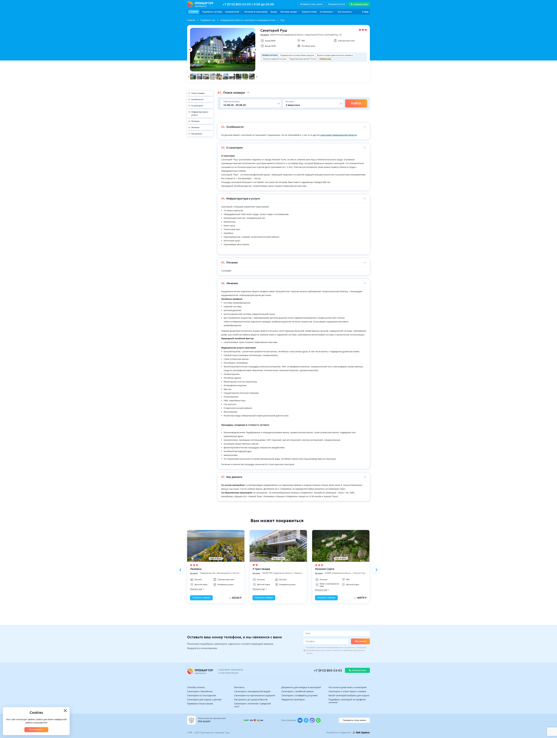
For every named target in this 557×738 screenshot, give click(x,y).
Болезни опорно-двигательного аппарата (335, 55)
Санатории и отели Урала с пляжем (347, 691)
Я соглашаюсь (36, 729)
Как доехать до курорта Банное (250, 699)
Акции (274, 11)
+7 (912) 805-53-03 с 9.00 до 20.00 (248, 4)
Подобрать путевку (212, 11)
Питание (195, 121)
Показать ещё (325, 59)
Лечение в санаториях (256, 11)
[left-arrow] (190, 49)
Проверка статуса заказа (200, 703)
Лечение (195, 127)
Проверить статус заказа (311, 4)
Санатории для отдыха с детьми (204, 699)
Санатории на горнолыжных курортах (254, 695)
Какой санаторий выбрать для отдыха (349, 695)
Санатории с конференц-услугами (299, 695)
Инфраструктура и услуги (199, 113)
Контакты (239, 687)
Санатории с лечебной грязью (297, 691)
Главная (193, 11)
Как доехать (196, 133)
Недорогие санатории (293, 699)
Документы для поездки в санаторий (301, 687)
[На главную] (200, 4)
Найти (356, 103)
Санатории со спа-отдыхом (201, 695)
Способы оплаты (196, 687)
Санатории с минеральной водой (252, 691)
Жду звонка (360, 641)
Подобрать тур (207, 20)
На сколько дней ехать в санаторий (348, 687)
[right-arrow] (255, 49)
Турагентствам (309, 11)
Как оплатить (345, 11)
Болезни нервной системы (274, 59)
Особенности (197, 99)
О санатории (197, 105)
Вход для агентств (336, 4)
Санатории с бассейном (199, 691)
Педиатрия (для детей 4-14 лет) (303, 59)
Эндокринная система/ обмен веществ (297, 55)
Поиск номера (198, 93)
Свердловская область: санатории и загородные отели (247, 20)
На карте (264, 34)
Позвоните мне (361, 4)
